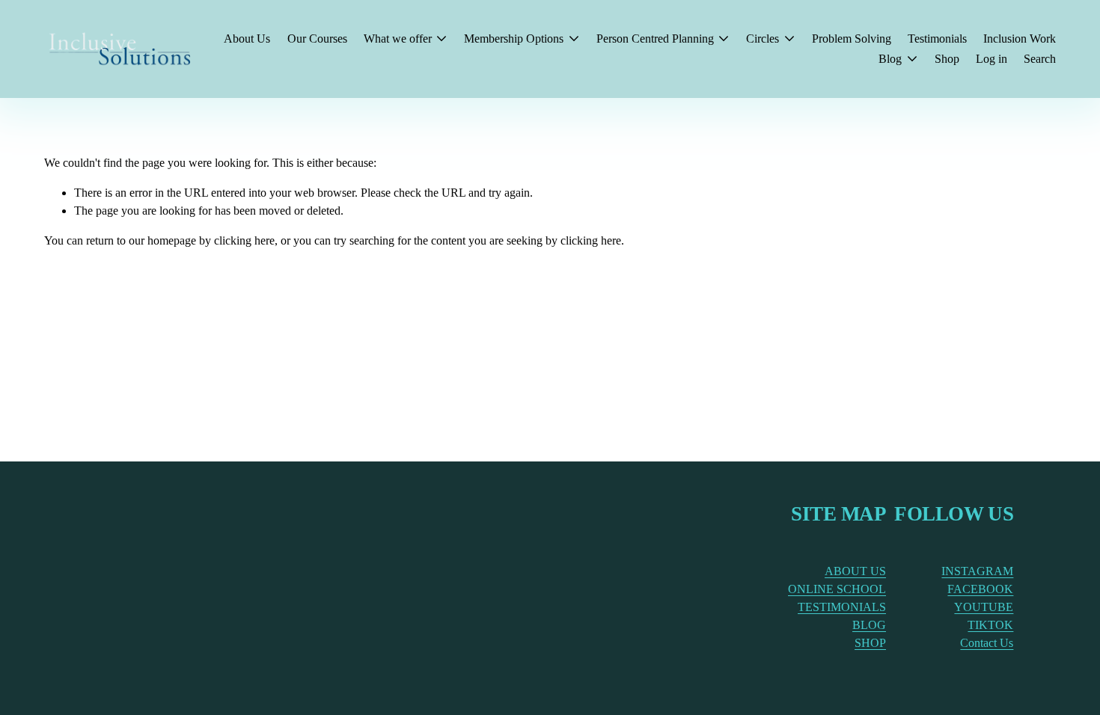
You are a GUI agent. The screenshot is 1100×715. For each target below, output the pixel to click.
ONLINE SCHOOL (837, 589)
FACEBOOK (980, 589)
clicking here (244, 240)
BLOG (869, 625)
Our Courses (317, 38)
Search (1040, 58)
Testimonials (937, 38)
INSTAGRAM (977, 571)
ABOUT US (855, 571)
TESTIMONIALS (842, 607)
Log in (991, 58)
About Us (247, 38)
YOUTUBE (983, 607)
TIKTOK (990, 625)
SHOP (870, 642)
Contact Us (986, 642)
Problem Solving (851, 38)
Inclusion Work (1019, 38)
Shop (947, 58)
